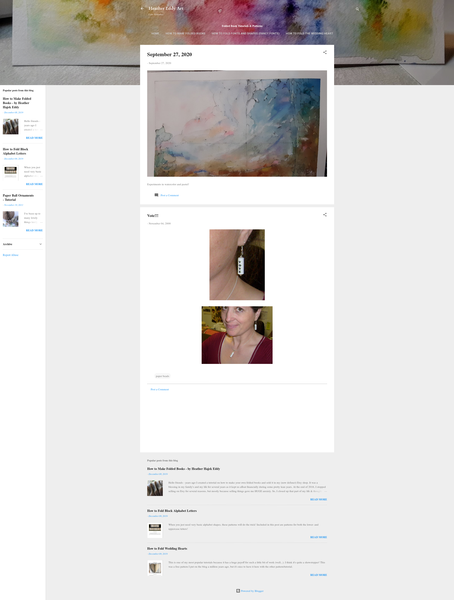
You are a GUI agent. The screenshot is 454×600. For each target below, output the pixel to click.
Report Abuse (10, 255)
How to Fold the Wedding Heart (309, 33)
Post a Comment (160, 389)
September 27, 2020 (169, 54)
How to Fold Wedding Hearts (167, 548)
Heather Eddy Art (166, 8)
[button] (325, 52)
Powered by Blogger (252, 591)
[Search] (357, 9)
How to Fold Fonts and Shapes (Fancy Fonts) (245, 33)
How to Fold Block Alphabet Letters (172, 510)
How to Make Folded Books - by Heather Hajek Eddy (183, 468)
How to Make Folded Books (185, 33)
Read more (318, 499)
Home (155, 33)
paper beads (162, 376)
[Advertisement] (348, 101)
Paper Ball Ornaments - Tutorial (18, 197)
